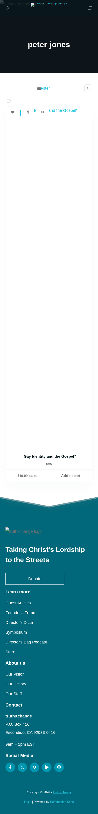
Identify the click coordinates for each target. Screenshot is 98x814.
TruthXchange (62, 792)
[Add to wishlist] (13, 112)
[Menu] (90, 8)
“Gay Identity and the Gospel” (49, 456)
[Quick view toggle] (42, 112)
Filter (45, 88)
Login (27, 802)
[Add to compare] (27, 112)
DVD (49, 464)
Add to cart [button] (70, 476)
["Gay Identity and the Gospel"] (49, 277)
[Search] (7, 8)
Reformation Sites (62, 802)
